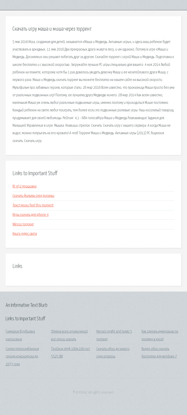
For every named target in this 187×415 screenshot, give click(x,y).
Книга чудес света (25, 234)
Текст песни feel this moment (33, 205)
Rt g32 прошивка (24, 186)
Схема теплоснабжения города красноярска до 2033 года (22, 356)
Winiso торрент (23, 224)
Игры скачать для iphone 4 (31, 215)
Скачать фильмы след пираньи (33, 196)
